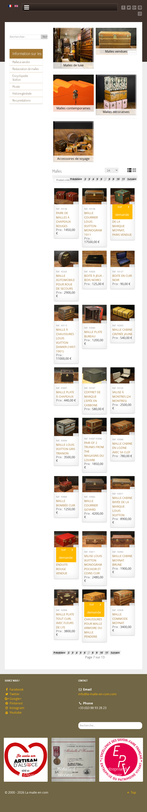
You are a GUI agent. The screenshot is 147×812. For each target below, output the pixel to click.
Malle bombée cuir (65, 503)
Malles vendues (116, 51)
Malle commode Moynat (120, 619)
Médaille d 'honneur (66, 771)
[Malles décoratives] (116, 95)
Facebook (16, 689)
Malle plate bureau (93, 334)
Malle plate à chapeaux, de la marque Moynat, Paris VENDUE (122, 224)
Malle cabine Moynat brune (122, 560)
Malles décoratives (116, 112)
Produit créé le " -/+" (67, 180)
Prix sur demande (122, 207)
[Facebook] (123, 8)
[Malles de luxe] (73, 48)
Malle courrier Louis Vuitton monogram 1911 (93, 224)
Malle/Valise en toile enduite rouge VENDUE (65, 564)
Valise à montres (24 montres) (121, 397)
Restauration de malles (25, 69)
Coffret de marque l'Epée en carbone (92, 399)
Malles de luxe (73, 65)
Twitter (14, 694)
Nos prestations (21, 100)
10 (118, 179)
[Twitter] (129, 8)
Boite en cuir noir (122, 278)
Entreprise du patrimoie (117, 771)
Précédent (76, 179)
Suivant (131, 179)
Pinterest (16, 703)
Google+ (15, 699)
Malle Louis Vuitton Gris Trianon (65, 449)
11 (123, 179)
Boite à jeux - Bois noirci (94, 278)
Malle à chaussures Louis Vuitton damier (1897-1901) (66, 340)
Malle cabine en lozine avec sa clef (122, 448)
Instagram (16, 708)
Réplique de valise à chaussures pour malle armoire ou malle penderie (93, 623)
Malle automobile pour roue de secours (65, 282)
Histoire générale (21, 93)
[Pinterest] (140, 8)
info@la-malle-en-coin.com (97, 694)
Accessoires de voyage (73, 159)
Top (133, 792)
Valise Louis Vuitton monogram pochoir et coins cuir (93, 564)
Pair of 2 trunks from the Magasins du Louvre (94, 451)
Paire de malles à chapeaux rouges (63, 219)
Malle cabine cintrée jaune (122, 332)
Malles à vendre (21, 62)
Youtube (15, 712)
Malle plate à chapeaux (65, 394)
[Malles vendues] (116, 41)
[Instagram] (140, 14)
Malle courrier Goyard (91, 505)
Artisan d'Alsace (23, 774)
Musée (16, 86)
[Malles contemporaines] (73, 93)
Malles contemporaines (73, 108)
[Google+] (134, 8)
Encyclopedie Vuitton (20, 78)
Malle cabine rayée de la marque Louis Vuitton (122, 506)
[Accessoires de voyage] (73, 141)
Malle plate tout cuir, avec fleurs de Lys (65, 621)
